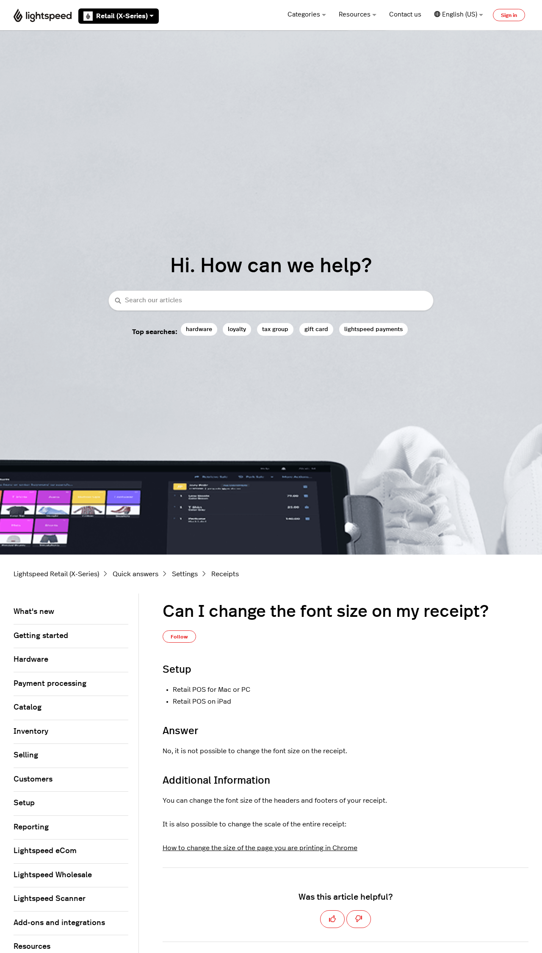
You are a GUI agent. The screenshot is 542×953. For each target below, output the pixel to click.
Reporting (31, 827)
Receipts (225, 574)
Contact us (405, 14)
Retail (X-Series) (122, 16)
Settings (185, 574)
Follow (179, 636)
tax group (275, 329)
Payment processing (50, 684)
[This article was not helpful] (358, 919)
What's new (34, 612)
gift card (316, 329)
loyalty (237, 329)
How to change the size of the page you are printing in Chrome (260, 848)
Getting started (41, 636)
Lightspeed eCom (45, 851)
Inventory (31, 731)
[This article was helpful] (332, 919)
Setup (24, 803)
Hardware (31, 659)
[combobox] (271, 300)
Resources (355, 14)
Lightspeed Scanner (50, 899)
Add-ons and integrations (59, 923)
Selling (26, 755)
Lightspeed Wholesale (53, 875)
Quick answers (135, 574)
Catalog (27, 707)
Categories (304, 14)
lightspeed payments (373, 329)
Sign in (509, 15)
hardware (199, 329)
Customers (33, 779)
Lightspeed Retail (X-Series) (56, 574)
